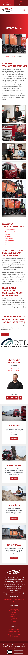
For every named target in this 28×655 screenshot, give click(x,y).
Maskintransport (9, 240)
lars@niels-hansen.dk (14, 631)
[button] (24, 10)
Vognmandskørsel (10, 229)
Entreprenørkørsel (10, 232)
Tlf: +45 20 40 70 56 (14, 629)
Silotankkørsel (9, 238)
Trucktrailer (8, 236)
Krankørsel (8, 234)
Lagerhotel (8, 245)
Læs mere (14, 438)
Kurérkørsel (8, 243)
